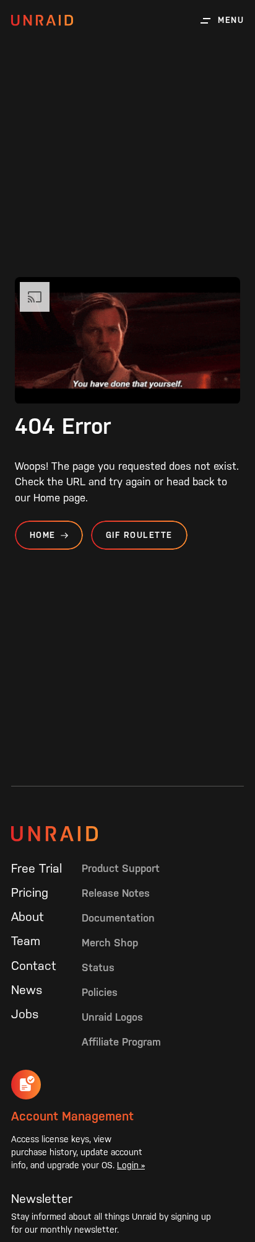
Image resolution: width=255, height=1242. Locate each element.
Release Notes (116, 893)
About (27, 916)
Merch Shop (110, 942)
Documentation (118, 918)
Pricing (29, 892)
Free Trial (36, 868)
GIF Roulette (139, 535)
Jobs (24, 1013)
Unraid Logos (112, 1017)
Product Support (121, 868)
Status (98, 967)
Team (25, 940)
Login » (131, 1165)
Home (43, 535)
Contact (33, 965)
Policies (100, 992)
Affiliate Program (121, 1042)
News (26, 989)
